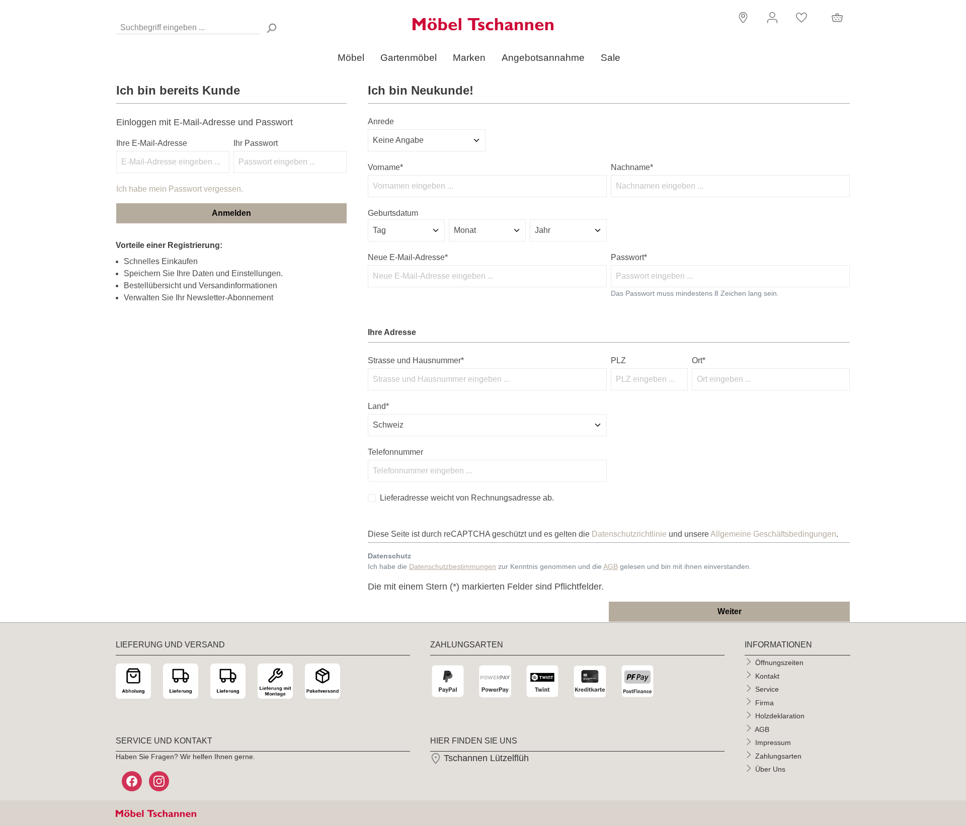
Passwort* (629, 257)
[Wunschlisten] (801, 18)
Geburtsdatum (393, 213)
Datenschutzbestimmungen (452, 566)
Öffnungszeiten (779, 662)
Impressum (773, 742)
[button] (742, 17)
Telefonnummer (395, 452)
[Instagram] (160, 781)
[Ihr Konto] (772, 18)
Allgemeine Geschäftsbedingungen (773, 534)
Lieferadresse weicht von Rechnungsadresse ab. (467, 497)
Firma (764, 702)
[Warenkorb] (837, 18)
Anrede (381, 121)
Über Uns (770, 769)
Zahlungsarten (778, 756)
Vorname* (385, 167)
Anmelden (231, 213)
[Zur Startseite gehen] (483, 24)
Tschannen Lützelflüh (485, 758)
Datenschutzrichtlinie (629, 534)
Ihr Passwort (255, 143)
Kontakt (767, 676)
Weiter (729, 611)
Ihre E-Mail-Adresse (151, 143)
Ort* (698, 360)
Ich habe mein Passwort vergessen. (179, 189)
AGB (610, 566)
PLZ (618, 360)
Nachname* (632, 167)
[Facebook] (133, 781)
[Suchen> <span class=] (271, 28)
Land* (378, 406)
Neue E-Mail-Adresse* (408, 257)
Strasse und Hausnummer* (416, 360)
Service (767, 689)
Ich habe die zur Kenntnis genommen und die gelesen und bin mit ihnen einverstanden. (559, 566)
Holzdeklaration (779, 716)
